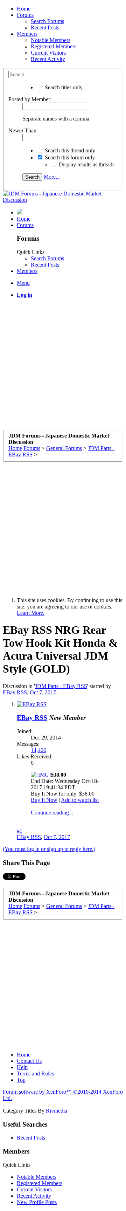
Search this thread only (69, 150)
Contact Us (29, 1061)
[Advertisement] (63, 367)
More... (52, 177)
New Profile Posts (37, 1202)
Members (27, 34)
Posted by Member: (29, 99)
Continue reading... (52, 813)
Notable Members (50, 40)
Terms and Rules (35, 1073)
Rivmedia (56, 1111)
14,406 (38, 750)
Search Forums (47, 21)
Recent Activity (48, 59)
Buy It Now (44, 800)
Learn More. (30, 613)
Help (22, 1067)
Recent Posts (45, 27)
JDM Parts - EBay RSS (61, 686)
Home (23, 9)
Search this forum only (69, 157)
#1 (19, 831)
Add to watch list (80, 800)
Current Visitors (48, 53)
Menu (23, 283)
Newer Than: (23, 130)
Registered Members (53, 46)
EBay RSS (15, 692)
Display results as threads (85, 164)
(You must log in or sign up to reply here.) (49, 849)
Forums (25, 15)
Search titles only (63, 87)
